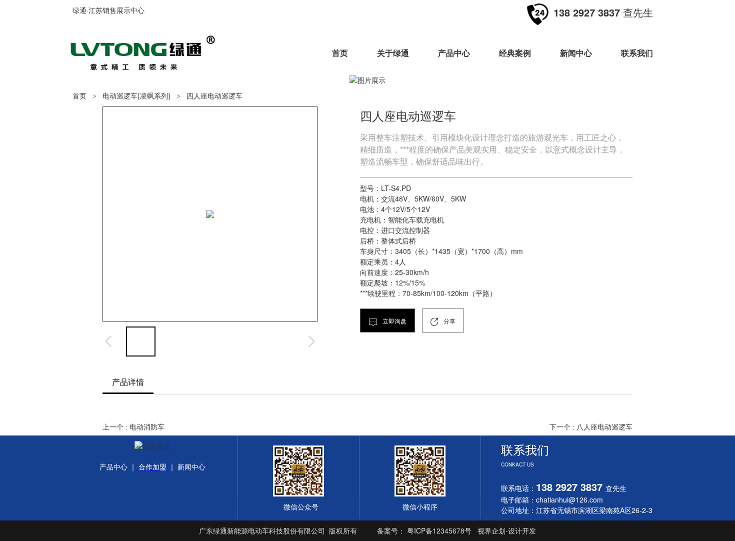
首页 (79, 96)
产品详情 (128, 382)
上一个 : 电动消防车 (133, 427)
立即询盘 (393, 320)
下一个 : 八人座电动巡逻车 (591, 427)
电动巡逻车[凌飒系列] (136, 96)
